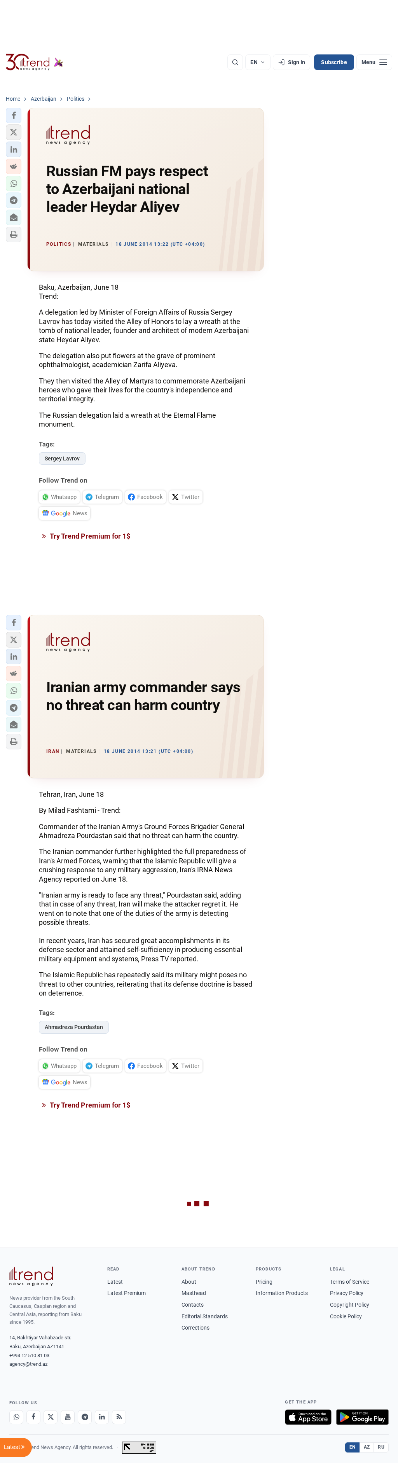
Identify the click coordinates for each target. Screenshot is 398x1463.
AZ (367, 1447)
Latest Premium (126, 1293)
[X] (51, 1417)
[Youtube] (68, 1417)
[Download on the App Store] (308, 1417)
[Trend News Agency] (31, 1276)
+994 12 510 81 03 (29, 1355)
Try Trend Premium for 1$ (89, 536)
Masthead (194, 1293)
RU (381, 1447)
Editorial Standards (205, 1316)
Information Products (282, 1293)
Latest (115, 1282)
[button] (13, 115)
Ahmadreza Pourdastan (74, 1027)
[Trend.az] (34, 62)
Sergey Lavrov (62, 458)
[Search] (235, 62)
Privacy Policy (346, 1293)
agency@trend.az (28, 1364)
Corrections (195, 1328)
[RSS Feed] (119, 1417)
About (189, 1282)
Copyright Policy (349, 1305)
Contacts (193, 1305)
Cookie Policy (346, 1316)
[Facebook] (33, 1417)
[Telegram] (85, 1417)
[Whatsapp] (16, 1417)
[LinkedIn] (102, 1417)
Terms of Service (349, 1282)
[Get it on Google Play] (362, 1417)
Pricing (264, 1282)
